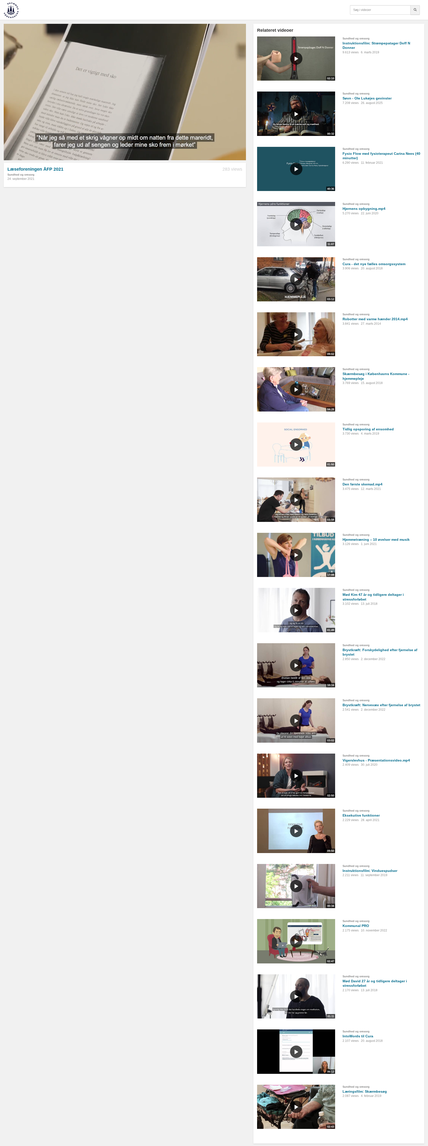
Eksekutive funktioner (361, 815)
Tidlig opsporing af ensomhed (368, 429)
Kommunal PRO (356, 926)
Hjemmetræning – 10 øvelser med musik (376, 539)
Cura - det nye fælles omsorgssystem (374, 264)
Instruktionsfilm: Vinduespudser (370, 871)
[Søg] (415, 10)
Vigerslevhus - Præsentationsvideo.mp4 (376, 760)
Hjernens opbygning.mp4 (364, 209)
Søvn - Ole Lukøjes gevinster (367, 98)
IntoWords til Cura (358, 1036)
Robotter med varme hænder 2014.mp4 (375, 319)
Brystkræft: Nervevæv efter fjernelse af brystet (381, 705)
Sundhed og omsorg (20, 174)
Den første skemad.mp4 (362, 484)
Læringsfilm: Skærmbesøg (365, 1091)
